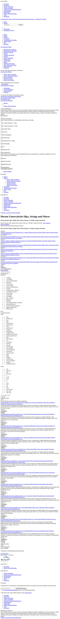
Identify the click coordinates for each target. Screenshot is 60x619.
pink (7, 337)
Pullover (6, 56)
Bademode (6, 67)
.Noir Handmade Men (11, 281)
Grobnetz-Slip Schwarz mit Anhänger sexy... (12, 532)
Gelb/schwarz (9, 323)
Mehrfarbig (9, 331)
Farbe (2, 314)
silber (7, 354)
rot (7, 340)
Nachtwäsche (7, 60)
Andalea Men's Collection (12, 290)
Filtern (2, 266)
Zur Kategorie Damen (6, 47)
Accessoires (7, 186)
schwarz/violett (10, 353)
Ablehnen (3, 617)
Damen (5, 176)
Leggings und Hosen (9, 55)
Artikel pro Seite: (5, 398)
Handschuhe (7, 88)
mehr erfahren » (47, 223)
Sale (5, 190)
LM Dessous (9, 293)
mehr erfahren (4, 84)
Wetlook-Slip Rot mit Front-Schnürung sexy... (12, 415)
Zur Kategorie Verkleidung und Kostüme (11, 96)
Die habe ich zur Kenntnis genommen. (18, 590)
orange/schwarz (10, 332)
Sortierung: (3, 267)
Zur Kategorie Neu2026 (6, 100)
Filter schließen (4, 270)
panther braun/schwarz (11, 334)
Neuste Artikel (7, 189)
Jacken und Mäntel (8, 58)
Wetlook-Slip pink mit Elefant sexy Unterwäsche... (13, 462)
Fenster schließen (5, 224)
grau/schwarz (9, 325)
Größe (2, 366)
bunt (7, 320)
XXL (7, 388)
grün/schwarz (9, 328)
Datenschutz (7, 12)
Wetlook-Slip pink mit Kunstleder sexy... (11, 509)
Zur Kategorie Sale (5, 99)
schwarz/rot (9, 351)
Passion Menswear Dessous (13, 305)
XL (7, 386)
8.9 (4, 313)
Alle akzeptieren (10, 617)
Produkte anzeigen (5, 272)
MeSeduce (8, 299)
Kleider (5, 53)
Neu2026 (6, 192)
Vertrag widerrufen (8, 6)
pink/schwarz (9, 339)
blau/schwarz (9, 318)
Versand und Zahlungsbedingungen (12, 9)
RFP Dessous (9, 309)
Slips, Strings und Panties (10, 65)
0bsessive (8, 282)
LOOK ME (9, 295)
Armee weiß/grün (10, 360)
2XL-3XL (8, 391)
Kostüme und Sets (8, 78)
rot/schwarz (9, 342)
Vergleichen (3, 411)
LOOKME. (9, 296)
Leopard (8, 329)
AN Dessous (9, 284)
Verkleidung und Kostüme (10, 188)
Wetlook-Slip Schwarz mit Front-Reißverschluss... (13, 474)
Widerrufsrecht (7, 11)
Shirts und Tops (7, 66)
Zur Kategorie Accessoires (7, 85)
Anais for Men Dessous (12, 287)
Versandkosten (28, 592)
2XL (7, 369)
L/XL (7, 378)
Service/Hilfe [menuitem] (11, 9)
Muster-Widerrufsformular (10, 13)
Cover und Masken (8, 89)
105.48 (8, 313)
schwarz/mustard (10, 349)
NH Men (8, 301)
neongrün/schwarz (10, 363)
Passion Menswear (10, 304)
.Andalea (8, 277)
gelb (7, 321)
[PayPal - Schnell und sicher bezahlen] (10, 212)
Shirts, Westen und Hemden (11, 76)
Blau (7, 317)
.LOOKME (9, 279)
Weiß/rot (8, 357)
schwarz (8, 345)
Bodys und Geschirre (9, 80)
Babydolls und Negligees (10, 49)
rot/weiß (8, 343)
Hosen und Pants (8, 77)
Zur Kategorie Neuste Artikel (8, 97)
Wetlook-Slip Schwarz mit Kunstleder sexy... (12, 427)
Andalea (8, 288)
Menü (5, 21)
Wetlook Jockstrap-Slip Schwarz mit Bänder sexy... (13, 450)
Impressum (6, 16)
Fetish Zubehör (7, 91)
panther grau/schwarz (11, 335)
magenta (8, 362)
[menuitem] (31, 4)
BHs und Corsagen (8, 52)
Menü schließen (8, 171)
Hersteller (3, 275)
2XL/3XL (8, 370)
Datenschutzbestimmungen (11, 590)
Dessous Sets (7, 59)
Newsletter (6, 5)
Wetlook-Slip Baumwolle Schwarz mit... (11, 520)
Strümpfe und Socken (9, 63)
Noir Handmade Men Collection (14, 302)
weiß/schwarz (9, 359)
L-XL (7, 377)
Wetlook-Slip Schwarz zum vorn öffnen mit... (12, 404)
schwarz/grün (9, 348)
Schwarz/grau (9, 346)
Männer (6, 178)
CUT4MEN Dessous (11, 291)
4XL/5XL (8, 374)
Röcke (5, 62)
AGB (5, 15)
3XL (7, 372)
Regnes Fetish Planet (11, 307)
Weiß (7, 356)
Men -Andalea (9, 298)
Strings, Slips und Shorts (10, 74)
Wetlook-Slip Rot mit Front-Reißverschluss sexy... (13, 497)
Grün (7, 326)
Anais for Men (9, 285)
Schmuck (6, 92)
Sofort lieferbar (4, 273)
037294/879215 (4, 553)
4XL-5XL (8, 392)
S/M (7, 384)
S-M (7, 383)
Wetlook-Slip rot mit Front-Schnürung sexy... (12, 485)
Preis (2, 311)
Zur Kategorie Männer (6, 72)
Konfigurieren (17, 617)
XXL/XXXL (9, 389)
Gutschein (6, 4)
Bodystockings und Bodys (10, 51)
